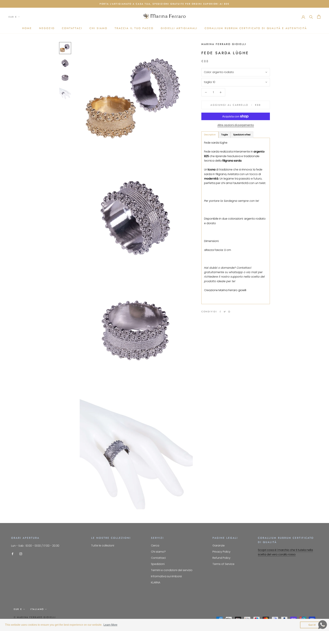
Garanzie (218, 545)
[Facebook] (220, 312)
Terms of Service (223, 564)
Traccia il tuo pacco (134, 28)
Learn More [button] (110, 624)
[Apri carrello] (318, 17)
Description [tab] (210, 134)
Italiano (37, 609)
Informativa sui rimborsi (166, 576)
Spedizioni (157, 564)
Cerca (155, 545)
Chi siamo (98, 28)
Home (27, 28)
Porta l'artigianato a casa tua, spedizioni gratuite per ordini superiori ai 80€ (164, 3)
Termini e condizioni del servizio (171, 570)
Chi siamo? (158, 552)
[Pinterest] (229, 312)
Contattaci (72, 28)
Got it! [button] (312, 624)
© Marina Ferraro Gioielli (35, 617)
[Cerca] (311, 16)
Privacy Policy (221, 552)
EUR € (13, 16)
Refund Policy (221, 558)
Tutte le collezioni (102, 545)
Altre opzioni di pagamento (235, 125)
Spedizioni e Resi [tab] (242, 134)
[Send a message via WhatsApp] (322, 624)
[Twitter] (225, 312)
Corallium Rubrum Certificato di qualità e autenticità (256, 28)
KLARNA (155, 582)
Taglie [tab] (224, 134)
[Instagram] (20, 554)
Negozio (47, 28)
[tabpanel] (235, 221)
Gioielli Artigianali (179, 28)
